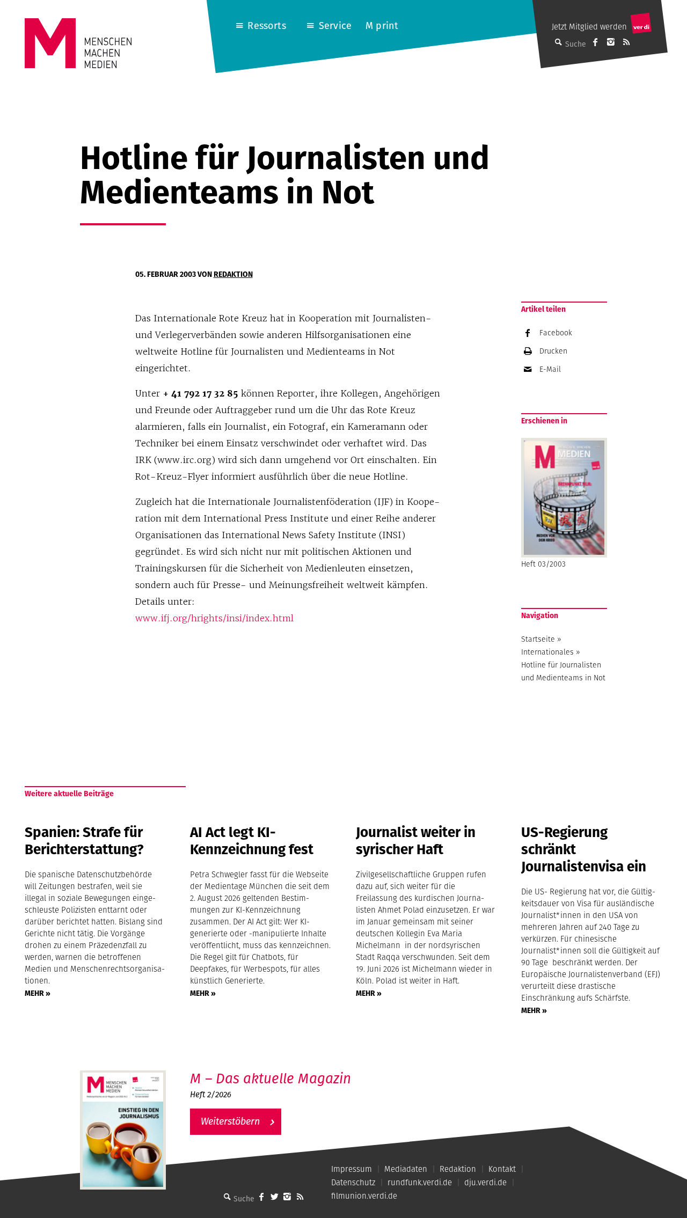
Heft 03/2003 (543, 564)
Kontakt (502, 1169)
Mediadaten (405, 1169)
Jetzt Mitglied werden (589, 26)
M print (382, 25)
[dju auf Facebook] (595, 41)
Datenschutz (353, 1182)
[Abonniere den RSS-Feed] (626, 41)
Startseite (538, 639)
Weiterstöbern (230, 1121)
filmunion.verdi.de (364, 1195)
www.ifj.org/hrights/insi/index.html (214, 618)
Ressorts (266, 25)
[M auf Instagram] (610, 41)
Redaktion (233, 274)
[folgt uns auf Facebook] (261, 1196)
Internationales (547, 652)
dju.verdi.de (485, 1182)
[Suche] (227, 1196)
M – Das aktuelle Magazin (270, 1078)
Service (335, 25)
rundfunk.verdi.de (420, 1182)
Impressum (351, 1169)
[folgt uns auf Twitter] (274, 1196)
